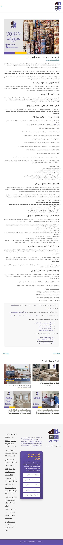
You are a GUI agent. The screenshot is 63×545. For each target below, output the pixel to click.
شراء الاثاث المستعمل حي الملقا (46, 328)
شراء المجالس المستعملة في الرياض (45, 341)
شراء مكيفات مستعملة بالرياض (17, 315)
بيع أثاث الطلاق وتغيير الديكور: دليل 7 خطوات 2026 (48, 297)
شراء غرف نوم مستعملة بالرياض (32, 484)
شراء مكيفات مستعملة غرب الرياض (33, 315)
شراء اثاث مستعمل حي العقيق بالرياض (19, 410)
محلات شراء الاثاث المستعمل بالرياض (48, 410)
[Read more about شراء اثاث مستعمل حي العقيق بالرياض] (17, 399)
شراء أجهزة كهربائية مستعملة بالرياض (17, 312)
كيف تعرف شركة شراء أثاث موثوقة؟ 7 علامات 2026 (11, 481)
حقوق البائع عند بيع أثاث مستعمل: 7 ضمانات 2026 (47, 294)
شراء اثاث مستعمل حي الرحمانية (52, 289)
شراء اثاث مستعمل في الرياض (52, 60)
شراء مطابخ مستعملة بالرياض (46, 337)
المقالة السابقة (57, 353)
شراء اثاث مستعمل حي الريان (46, 324)
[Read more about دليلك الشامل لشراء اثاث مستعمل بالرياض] (17, 374)
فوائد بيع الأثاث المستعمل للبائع (49, 383)
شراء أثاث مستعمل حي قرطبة (46, 330)
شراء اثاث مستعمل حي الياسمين (45, 326)
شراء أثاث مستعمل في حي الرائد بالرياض (43, 322)
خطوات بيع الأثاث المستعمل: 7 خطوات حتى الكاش (48, 291)
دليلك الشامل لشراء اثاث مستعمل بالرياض (18, 385)
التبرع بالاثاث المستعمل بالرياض (46, 343)
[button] (36, 432)
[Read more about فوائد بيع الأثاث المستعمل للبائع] (45, 372)
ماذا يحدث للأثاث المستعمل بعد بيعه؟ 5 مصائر (49, 300)
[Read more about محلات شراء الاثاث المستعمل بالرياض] (45, 399)
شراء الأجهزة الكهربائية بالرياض (32, 495)
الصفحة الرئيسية (15, 305)
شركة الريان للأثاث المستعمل (25, 541)
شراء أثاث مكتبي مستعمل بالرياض (45, 339)
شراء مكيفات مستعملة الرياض (43, 413)
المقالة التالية (5, 353)
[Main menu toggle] (1, 6)
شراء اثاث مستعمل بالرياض (33, 474)
